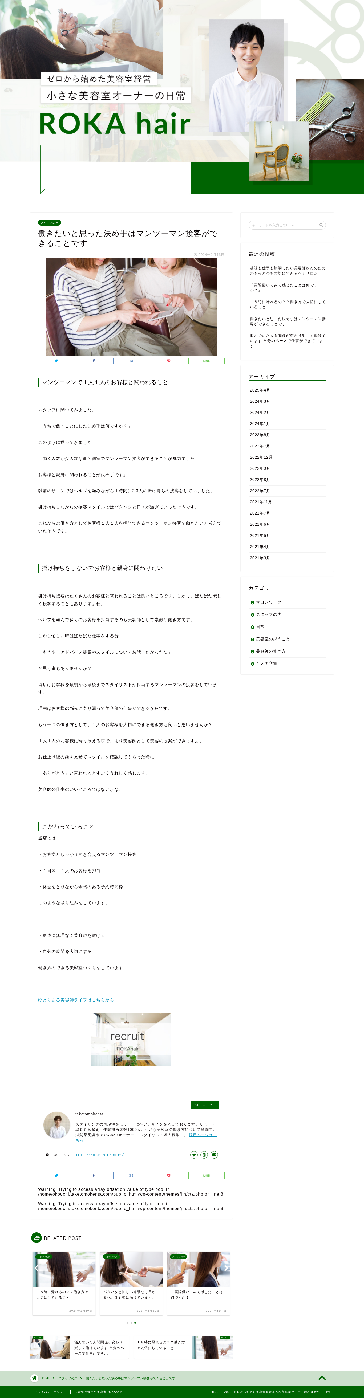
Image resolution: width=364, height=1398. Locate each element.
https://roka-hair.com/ (98, 1154)
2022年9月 (260, 468)
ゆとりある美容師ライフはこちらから (76, 1000)
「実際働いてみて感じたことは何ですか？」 (284, 287)
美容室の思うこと (273, 639)
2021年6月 (260, 524)
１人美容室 (266, 663)
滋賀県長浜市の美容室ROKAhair (98, 1391)
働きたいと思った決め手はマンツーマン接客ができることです (288, 321)
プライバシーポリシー (50, 1391)
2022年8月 (260, 479)
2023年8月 (260, 435)
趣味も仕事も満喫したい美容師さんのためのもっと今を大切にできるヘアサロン (288, 270)
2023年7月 (260, 446)
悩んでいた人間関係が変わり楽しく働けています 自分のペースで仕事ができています (288, 341)
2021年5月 (260, 535)
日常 (260, 626)
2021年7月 (260, 513)
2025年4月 (260, 390)
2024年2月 (260, 412)
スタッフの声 (49, 222)
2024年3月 (260, 401)
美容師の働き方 (271, 651)
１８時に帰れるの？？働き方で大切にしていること (288, 304)
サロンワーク (269, 602)
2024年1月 (260, 423)
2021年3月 (260, 558)
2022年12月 (261, 457)
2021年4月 (260, 546)
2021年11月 (261, 502)
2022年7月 (260, 490)
